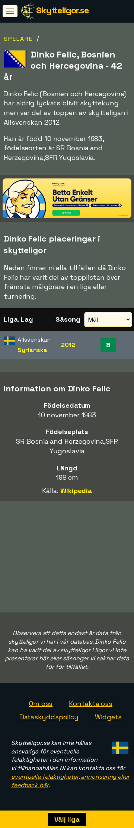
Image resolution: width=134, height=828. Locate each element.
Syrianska (32, 350)
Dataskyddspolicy (49, 717)
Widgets (108, 717)
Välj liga (67, 819)
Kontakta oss (90, 703)
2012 (68, 345)
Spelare (18, 39)
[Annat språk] (119, 746)
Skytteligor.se (62, 10)
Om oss (40, 703)
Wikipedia (76, 490)
